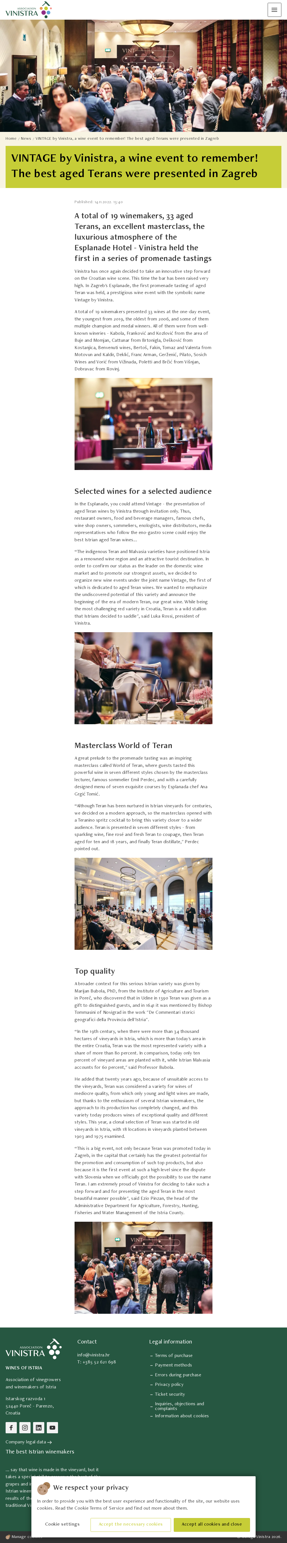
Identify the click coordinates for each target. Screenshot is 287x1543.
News (26, 139)
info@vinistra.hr (93, 1355)
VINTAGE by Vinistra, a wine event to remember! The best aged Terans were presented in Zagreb (127, 139)
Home (11, 139)
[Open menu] (274, 10)
